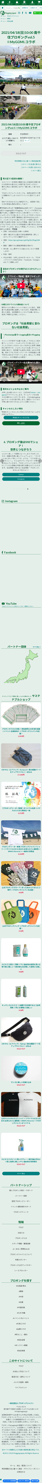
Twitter (33, 392)
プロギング (9, 4)
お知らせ (33, 8)
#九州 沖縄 (21, 1313)
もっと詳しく (21, 472)
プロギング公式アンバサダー (21, 1265)
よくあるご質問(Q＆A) (21, 1249)
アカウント (32, 4)
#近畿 (21, 1302)
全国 (2, 690)
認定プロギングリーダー (21, 1201)
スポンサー (24, 4)
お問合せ (25, 8)
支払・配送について (24, 1466)
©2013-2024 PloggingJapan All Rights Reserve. (21, 1453)
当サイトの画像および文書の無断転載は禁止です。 (21, 1450)
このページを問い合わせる (31, 167)
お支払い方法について (21, 1371)
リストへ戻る (36, 171)
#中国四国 (21, 1307)
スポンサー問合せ (23, 1481)
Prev (2, 461)
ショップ (17, 4)
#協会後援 (21, 1351)
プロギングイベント (13, 16)
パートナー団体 (21, 1196)
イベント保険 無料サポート (21, 1207)
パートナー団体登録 (10, 1481)
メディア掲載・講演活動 (21, 1244)
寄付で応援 (35, 1481)
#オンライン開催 (21, 1345)
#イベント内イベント (21, 1318)
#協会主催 (10, 21)
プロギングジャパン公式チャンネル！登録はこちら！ (18, 606)
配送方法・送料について (21, 1377)
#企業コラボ (21, 1329)
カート (39, 4)
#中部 (21, 1297)
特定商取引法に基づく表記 (12, 1469)
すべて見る (21, 1173)
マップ (26, 141)
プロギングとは (21, 1238)
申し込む (21, 423)
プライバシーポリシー (31, 1469)
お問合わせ (21, 1472)
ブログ (21, 1227)
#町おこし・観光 (21, 1334)
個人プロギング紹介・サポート (21, 1190)
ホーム (2, 4)
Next (40, 461)
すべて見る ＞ (37, 647)
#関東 (8, 18)
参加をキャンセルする (21, 418)
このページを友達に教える (31, 164)
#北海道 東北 (21, 1286)
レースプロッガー (21, 1270)
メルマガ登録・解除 (21, 1382)
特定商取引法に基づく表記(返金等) (28, 161)
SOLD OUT (21, 153)
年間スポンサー (21, 1260)
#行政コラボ (21, 1324)
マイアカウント (21, 1388)
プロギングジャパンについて (21, 1254)
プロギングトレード (21, 1212)
